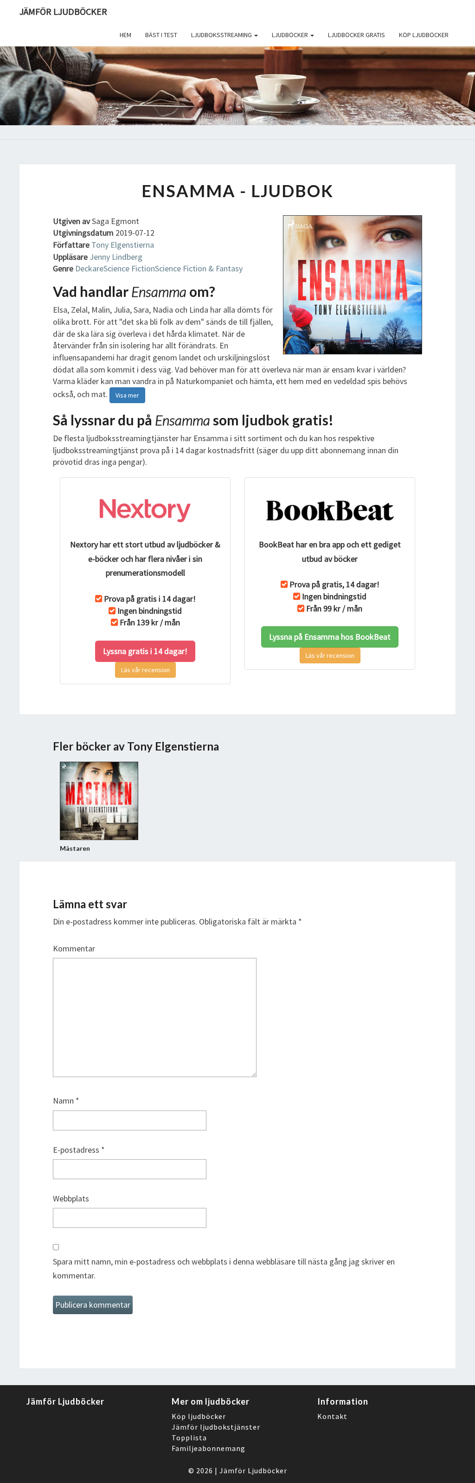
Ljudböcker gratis (356, 35)
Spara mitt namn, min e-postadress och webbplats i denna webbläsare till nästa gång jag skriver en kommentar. (224, 1268)
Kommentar (74, 948)
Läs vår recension (145, 670)
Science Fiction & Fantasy (199, 268)
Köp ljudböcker (424, 35)
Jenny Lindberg (116, 256)
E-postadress (79, 1149)
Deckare (89, 268)
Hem (125, 35)
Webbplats (71, 1198)
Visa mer (127, 395)
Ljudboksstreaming (222, 35)
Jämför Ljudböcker (253, 1470)
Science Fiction (129, 268)
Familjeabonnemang (208, 1448)
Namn (66, 1100)
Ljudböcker (290, 35)
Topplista (189, 1437)
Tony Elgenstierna (122, 244)
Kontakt (332, 1416)
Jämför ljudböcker (63, 11)
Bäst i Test (161, 35)
